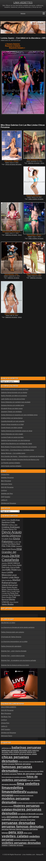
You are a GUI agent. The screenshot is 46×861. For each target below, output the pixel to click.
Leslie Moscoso (7, 573)
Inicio (23, 14)
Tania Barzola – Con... (11, 274)
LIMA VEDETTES (23, 2)
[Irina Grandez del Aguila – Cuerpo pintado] (11, 216)
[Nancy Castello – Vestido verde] (34, 258)
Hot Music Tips (6, 717)
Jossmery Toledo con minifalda (11, 412)
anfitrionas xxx (6, 748)
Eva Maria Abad (14, 544)
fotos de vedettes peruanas (20, 778)
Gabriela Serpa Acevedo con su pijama (14, 392)
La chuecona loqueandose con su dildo (14, 641)
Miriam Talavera (7, 589)
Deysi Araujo (12, 532)
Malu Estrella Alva (7, 580)
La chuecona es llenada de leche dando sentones (17, 627)
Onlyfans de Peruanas (8, 503)
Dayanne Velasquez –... (34, 195)
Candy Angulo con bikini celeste (11, 428)
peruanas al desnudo (27, 814)
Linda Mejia (14, 577)
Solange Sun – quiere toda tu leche (13, 656)
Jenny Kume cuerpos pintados (11, 466)
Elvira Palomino (11, 540)
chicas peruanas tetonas (26, 761)
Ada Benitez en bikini (8, 623)
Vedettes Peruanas (7, 477)
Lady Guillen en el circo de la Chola (13, 399)
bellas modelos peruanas (35, 199)
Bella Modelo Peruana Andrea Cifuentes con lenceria (19, 447)
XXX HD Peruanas (7, 487)
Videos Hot (8, 619)
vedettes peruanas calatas (25, 840)
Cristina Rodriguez (11, 527)
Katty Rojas (11, 569)
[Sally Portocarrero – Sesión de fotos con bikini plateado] (11, 297)
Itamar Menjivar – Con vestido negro (13, 453)
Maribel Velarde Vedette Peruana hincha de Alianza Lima (20, 459)
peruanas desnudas (18, 823)
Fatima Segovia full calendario (11, 646)
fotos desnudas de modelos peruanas (14, 777)
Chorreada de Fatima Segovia (11, 637)
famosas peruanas (23, 764)
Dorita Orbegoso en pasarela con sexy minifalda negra (19, 415)
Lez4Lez (4, 490)
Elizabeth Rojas (7, 539)
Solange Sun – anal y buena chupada (13, 651)
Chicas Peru (5, 474)
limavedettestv (14, 792)
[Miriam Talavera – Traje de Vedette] (34, 145)
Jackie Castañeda (11, 558)
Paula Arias (5, 595)
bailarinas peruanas (34, 163)
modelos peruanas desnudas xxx (27, 803)
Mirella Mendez (12, 587)
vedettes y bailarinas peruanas (12, 845)
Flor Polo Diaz (9, 546)
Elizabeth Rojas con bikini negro (12, 408)
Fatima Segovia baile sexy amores (12, 632)
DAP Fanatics (5, 497)
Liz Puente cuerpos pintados (10, 463)
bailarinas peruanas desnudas (14, 750)
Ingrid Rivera (11, 549)
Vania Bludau (8, 604)
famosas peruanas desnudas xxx (28, 771)
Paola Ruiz (14, 593)
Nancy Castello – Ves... (34, 274)
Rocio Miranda (14, 595)
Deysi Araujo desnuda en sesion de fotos (14, 389)
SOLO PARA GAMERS (8, 707)
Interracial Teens (6, 484)
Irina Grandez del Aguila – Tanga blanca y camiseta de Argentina (22, 456)
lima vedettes (28, 784)
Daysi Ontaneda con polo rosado (12, 434)
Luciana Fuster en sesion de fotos (12, 437)
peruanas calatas (17, 816)
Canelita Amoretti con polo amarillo (12, 421)
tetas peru (27, 833)
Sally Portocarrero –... (12, 314)
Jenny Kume (11, 565)
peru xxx (15, 832)
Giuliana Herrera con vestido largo (12, 405)
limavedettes (12, 788)
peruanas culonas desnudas (23, 820)
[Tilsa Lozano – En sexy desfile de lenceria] (34, 218)
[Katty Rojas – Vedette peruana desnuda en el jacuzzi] (11, 145)
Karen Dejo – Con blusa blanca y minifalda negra (17, 450)
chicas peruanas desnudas (13, 164)
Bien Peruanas (6, 481)
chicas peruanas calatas (28, 754)
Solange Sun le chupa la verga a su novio (15, 665)
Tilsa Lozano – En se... (34, 235)
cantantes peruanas (10, 754)
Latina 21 (4, 500)
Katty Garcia (10, 567)
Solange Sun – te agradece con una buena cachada (18, 660)
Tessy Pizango (13, 602)
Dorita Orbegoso (11, 535)
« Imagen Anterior (12, 44)
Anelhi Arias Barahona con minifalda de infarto (16, 443)
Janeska (4, 563)
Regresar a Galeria (12, 46)
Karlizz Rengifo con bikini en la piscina (14, 396)
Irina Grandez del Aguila (12, 552)
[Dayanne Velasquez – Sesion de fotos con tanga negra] (34, 180)
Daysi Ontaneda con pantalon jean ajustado (15, 402)
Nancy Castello (11, 591)
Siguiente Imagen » (17, 48)
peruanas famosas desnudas (23, 826)
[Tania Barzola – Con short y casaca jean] (11, 258)
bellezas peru (31, 752)
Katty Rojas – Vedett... (12, 161)
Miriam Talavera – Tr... (34, 159)
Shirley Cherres (8, 600)
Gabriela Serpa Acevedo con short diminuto (15, 440)
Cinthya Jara (12, 525)
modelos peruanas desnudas (16, 800)
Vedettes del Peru (7, 493)
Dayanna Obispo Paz (9, 529)
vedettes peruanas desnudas (21, 842)
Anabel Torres (6, 520)
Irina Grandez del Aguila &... (11, 231)
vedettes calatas (15, 836)
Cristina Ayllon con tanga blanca (12, 418)
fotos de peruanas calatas (29, 774)
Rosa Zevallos (7, 597)
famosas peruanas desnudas (17, 769)
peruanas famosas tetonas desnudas (15, 829)
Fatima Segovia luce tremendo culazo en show (16, 431)
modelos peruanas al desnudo (23, 795)
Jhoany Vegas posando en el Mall (12, 424)
